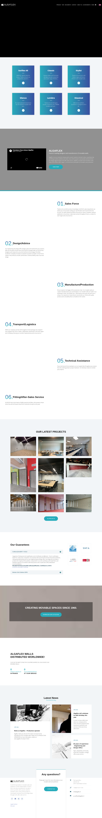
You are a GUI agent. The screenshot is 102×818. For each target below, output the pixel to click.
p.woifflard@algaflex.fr (78, 796)
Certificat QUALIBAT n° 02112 (19, 551)
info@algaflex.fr (77, 792)
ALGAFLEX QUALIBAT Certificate (20, 567)
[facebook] (12, 798)
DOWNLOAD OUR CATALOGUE (51, 614)
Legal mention (13, 804)
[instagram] (22, 798)
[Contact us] (95, 5)
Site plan (12, 806)
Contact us (51, 789)
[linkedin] (18, 798)
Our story (56, 167)
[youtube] (15, 798)
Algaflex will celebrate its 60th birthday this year (80, 715)
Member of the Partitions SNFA (20, 572)
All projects (51, 518)
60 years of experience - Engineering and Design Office (80, 745)
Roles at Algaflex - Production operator (27, 731)
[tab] (36, 552)
